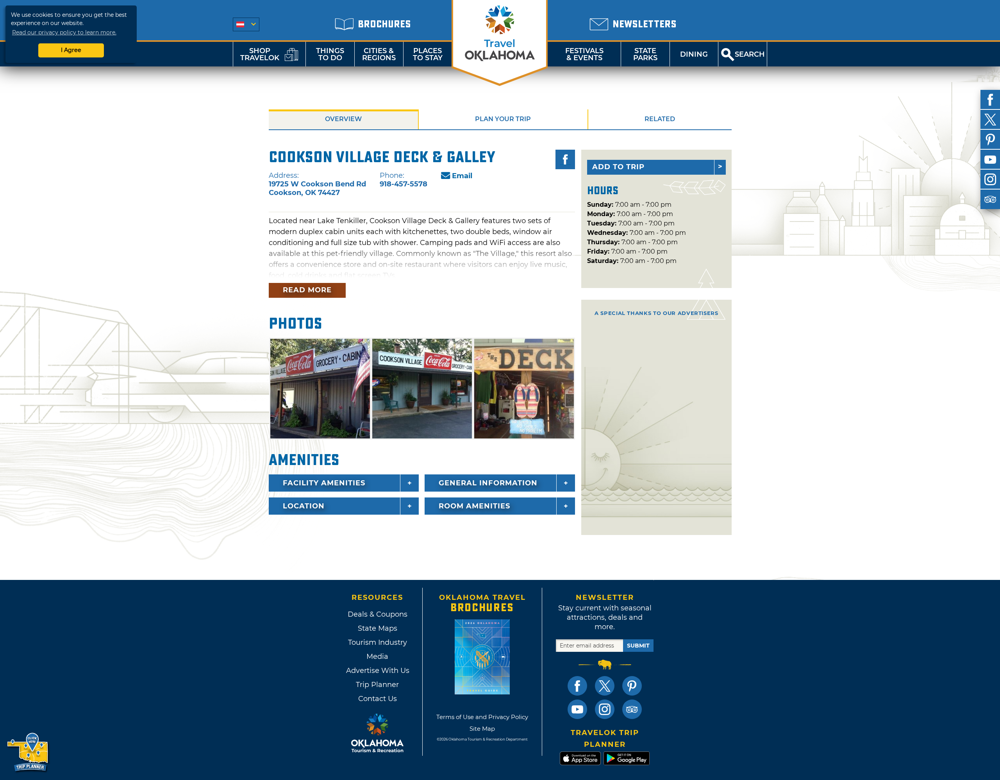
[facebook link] (577, 686)
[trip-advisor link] (632, 709)
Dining (694, 54)
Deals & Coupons (377, 614)
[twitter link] (604, 686)
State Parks (645, 54)
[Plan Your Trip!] (28, 752)
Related (660, 119)
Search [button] (750, 54)
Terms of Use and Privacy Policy (482, 717)
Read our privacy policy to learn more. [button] (64, 32)
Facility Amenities (324, 483)
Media (377, 656)
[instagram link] (604, 709)
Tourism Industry (377, 642)
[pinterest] (990, 139)
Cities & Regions (379, 54)
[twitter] (990, 119)
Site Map (482, 728)
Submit (638, 645)
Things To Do (330, 54)
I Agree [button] (71, 50)
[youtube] (990, 159)
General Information (488, 483)
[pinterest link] (632, 686)
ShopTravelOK (259, 54)
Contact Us (377, 698)
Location (304, 506)
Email (462, 176)
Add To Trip (618, 167)
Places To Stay (428, 54)
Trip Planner (377, 684)
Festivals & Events (584, 54)
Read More (307, 290)
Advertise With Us (377, 670)
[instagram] (990, 179)
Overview (343, 119)
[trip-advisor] (990, 199)
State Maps (377, 628)
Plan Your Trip (503, 119)
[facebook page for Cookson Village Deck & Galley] (565, 159)
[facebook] (990, 99)
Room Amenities (474, 506)
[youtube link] (577, 709)
